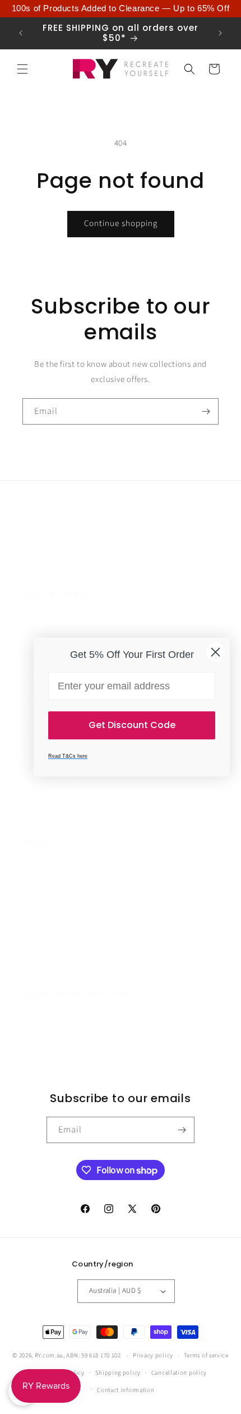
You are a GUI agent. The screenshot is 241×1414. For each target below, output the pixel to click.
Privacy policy (153, 1355)
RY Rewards (42, 802)
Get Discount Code (132, 724)
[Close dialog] (215, 652)
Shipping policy (118, 1373)
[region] (120, 8)
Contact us (42, 1073)
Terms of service (206, 1355)
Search (34, 875)
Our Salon (38, 925)
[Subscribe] (205, 411)
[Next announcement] (220, 33)
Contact (35, 624)
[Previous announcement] (20, 33)
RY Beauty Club (48, 950)
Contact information (125, 1390)
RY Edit (34, 900)
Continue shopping (120, 223)
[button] (22, 69)
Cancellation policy (179, 1373)
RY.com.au (49, 1355)
